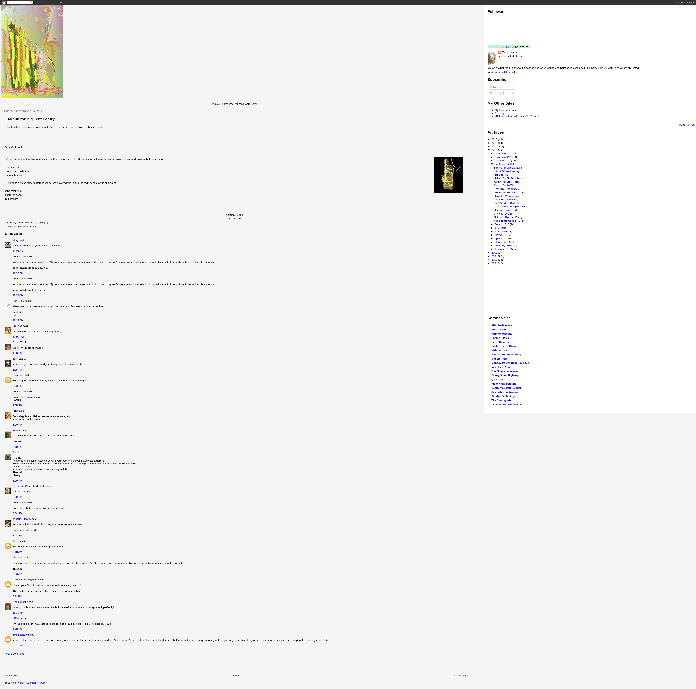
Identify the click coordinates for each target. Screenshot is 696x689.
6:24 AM (17, 535)
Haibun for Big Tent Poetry (30, 119)
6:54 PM (17, 513)
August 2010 (502, 224)
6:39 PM (17, 496)
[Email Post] (45, 222)
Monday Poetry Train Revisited (510, 362)
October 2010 (503, 160)
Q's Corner (497, 379)
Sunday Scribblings (503, 396)
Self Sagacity (20, 634)
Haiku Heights (500, 342)
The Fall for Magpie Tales (508, 220)
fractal (25, 226)
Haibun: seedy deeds (25, 530)
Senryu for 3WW (503, 185)
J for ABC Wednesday (506, 188)
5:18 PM (17, 446)
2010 (495, 149)
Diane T (17, 342)
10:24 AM (18, 251)
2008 (495, 256)
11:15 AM (18, 320)
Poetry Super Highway (505, 375)
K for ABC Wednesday (506, 171)
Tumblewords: (510, 52)
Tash (15, 358)
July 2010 (500, 227)
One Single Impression (505, 371)
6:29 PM (17, 480)
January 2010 (503, 249)
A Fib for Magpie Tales (506, 181)
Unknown (18, 375)
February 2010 (503, 245)
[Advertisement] (43, 665)
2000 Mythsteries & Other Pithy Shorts (517, 116)
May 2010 (501, 234)
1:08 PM (17, 353)
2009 (495, 252)
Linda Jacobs (20, 601)
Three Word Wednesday (506, 404)
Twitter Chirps (687, 124)
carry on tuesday (501, 333)
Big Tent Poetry (15, 127)
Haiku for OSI (501, 174)
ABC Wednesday (501, 325)
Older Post (460, 675)
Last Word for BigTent (506, 203)
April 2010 (501, 238)
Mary (15, 240)
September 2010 (505, 164)
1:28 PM (17, 629)
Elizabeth (18, 557)
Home (236, 675)
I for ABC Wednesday (506, 199)
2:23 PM (17, 386)
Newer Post (11, 675)
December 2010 (504, 153)
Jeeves (17, 541)
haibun (33, 226)
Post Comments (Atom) (33, 682)
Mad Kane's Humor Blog (506, 354)
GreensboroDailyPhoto (26, 579)
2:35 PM (17, 405)
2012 (495, 142)
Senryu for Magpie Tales (508, 167)
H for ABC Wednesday (506, 210)
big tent (17, 226)
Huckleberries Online (504, 346)
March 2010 (502, 241)
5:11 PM (17, 596)
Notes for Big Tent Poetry (508, 217)
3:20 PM (17, 424)
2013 (495, 139)
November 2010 (504, 156)
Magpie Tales (499, 358)
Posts (495, 87)
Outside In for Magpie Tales (509, 206)
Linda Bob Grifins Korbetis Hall (30, 486)
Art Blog (499, 113)
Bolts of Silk (498, 329)
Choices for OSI (503, 213)
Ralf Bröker (19, 300)
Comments (498, 93)
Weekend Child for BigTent (509, 192)
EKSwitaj (18, 618)
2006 (495, 263)
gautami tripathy (22, 518)
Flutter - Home (500, 337)
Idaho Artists (499, 350)
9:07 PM (17, 645)
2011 (495, 146)
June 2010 (501, 231)
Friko (15, 410)
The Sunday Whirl (502, 400)
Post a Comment (14, 653)
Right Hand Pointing (504, 383)
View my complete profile (502, 71)
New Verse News (501, 367)
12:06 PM (18, 336)
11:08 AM (18, 273)
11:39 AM (18, 612)
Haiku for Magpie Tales (507, 195)
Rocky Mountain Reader (506, 387)
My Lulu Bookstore (505, 110)
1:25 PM (17, 369)
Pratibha (17, 325)
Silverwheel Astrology (504, 392)
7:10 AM (17, 552)
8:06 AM (17, 574)
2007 (495, 259)
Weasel (17, 430)
